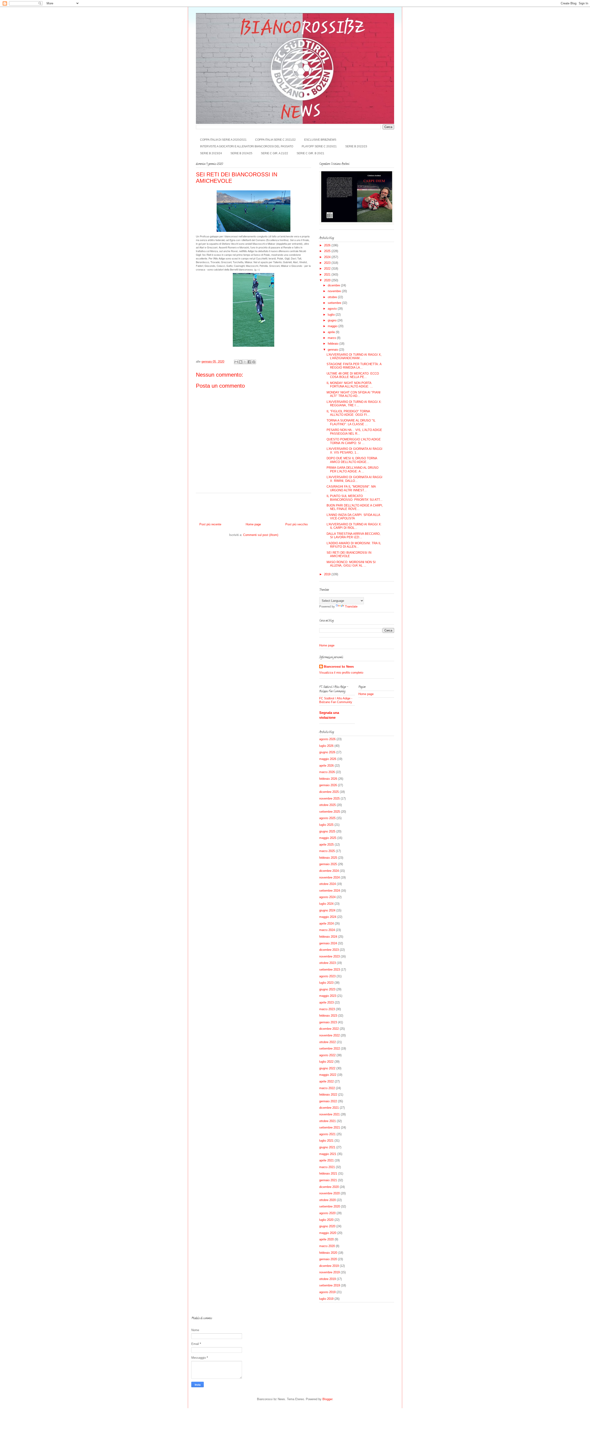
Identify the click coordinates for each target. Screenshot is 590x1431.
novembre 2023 (329, 956)
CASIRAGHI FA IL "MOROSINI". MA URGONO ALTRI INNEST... (351, 488)
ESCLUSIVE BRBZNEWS (320, 139)
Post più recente (210, 524)
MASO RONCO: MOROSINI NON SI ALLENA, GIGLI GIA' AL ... (351, 563)
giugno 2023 (327, 989)
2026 (327, 245)
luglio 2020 (326, 1220)
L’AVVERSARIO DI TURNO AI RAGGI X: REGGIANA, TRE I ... (354, 403)
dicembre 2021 (329, 1107)
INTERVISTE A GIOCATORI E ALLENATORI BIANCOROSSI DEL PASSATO (246, 146)
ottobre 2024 (327, 884)
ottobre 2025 (327, 805)
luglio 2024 (326, 903)
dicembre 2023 (329, 949)
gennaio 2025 (328, 864)
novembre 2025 (329, 798)
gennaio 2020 (328, 1259)
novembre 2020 (329, 1193)
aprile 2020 (326, 1239)
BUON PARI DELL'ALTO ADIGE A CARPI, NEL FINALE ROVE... (355, 507)
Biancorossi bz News (339, 666)
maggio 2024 (327, 917)
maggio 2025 (327, 838)
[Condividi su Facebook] (249, 362)
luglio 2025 (326, 824)
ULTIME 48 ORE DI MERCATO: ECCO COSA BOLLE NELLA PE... (353, 375)
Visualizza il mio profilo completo (341, 672)
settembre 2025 (329, 811)
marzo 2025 (327, 851)
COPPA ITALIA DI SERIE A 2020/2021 (223, 139)
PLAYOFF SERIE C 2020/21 (319, 146)
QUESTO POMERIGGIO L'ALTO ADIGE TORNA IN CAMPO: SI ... (354, 441)
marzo (332, 338)
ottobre (333, 297)
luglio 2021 (326, 1140)
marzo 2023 (327, 1009)
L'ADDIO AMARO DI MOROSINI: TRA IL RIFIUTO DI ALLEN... (354, 545)
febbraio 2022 (328, 1094)
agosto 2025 (327, 818)
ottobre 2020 (327, 1200)
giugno (332, 320)
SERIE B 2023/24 (211, 153)
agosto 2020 (327, 1213)
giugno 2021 (327, 1147)
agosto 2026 (327, 739)
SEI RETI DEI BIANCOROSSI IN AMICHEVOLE (349, 554)
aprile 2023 (326, 1002)
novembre (335, 291)
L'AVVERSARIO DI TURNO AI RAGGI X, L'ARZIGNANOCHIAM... (354, 356)
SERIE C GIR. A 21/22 (274, 153)
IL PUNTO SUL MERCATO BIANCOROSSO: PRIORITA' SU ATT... (355, 497)
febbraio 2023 (328, 1015)
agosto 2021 (327, 1134)
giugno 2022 (327, 1068)
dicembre (334, 285)
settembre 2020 (329, 1206)
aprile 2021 (326, 1160)
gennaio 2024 (328, 943)
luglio (332, 314)
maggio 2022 (327, 1074)
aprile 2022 (326, 1081)
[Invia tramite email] (236, 362)
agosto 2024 (327, 897)
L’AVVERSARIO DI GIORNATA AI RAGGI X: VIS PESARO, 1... (354, 450)
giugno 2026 (327, 752)
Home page (253, 524)
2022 (327, 268)
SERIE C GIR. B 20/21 (310, 153)
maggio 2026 (327, 759)
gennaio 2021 (328, 1180)
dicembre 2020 (329, 1187)
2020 (327, 280)
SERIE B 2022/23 (356, 146)
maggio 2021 (327, 1154)
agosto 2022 (327, 1055)
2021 (327, 274)
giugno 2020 (327, 1226)
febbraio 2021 (328, 1173)
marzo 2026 (327, 772)
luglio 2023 (326, 982)
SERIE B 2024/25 (241, 153)
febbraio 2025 (328, 857)
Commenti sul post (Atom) (260, 535)
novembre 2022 (329, 1035)
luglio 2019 (326, 1298)
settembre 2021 (329, 1127)
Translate (351, 606)
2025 (327, 251)
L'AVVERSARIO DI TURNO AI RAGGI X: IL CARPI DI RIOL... (354, 526)
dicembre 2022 (329, 1028)
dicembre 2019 (329, 1266)
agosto (333, 308)
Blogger (327, 1399)
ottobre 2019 (327, 1279)
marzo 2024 (327, 930)
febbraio (333, 343)
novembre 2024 (329, 877)
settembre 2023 (329, 969)
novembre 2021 (329, 1114)
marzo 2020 (327, 1246)
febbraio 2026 (328, 778)
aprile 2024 (326, 923)
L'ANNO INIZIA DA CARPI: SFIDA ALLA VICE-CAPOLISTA (353, 516)
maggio (333, 326)
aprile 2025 (326, 844)
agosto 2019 (327, 1292)
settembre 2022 (329, 1048)
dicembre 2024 (329, 871)
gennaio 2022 (328, 1101)
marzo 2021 (327, 1167)
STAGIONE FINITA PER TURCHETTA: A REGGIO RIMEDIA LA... (354, 365)
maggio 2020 (327, 1233)
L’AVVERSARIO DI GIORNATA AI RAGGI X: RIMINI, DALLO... (354, 479)
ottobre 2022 (327, 1042)
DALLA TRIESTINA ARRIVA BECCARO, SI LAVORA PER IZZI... (354, 535)
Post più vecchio (296, 524)
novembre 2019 (329, 1272)
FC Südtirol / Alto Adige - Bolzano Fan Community (335, 700)
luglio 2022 (326, 1061)
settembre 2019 (329, 1285)
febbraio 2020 (328, 1252)
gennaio (333, 349)
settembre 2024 (329, 890)
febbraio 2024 (328, 936)
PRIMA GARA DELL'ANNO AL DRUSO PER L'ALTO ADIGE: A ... (352, 469)
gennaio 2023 (328, 1022)
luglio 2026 (326, 745)
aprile (332, 332)
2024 (327, 257)
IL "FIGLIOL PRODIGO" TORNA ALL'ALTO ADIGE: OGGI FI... (348, 413)
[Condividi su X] (245, 362)
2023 (327, 263)
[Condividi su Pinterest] (253, 362)
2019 (327, 574)
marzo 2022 (327, 1088)
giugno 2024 (327, 910)
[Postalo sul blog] (240, 362)
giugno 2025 (327, 831)
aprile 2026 (326, 765)
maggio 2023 (327, 996)
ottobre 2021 (327, 1121)
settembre (335, 303)
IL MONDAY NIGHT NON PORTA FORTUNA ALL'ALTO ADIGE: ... (350, 384)
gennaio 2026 (328, 785)
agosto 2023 (327, 976)
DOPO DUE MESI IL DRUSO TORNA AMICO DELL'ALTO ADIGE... (352, 460)
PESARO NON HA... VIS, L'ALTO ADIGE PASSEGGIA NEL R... (354, 431)
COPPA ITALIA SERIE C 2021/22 (275, 139)
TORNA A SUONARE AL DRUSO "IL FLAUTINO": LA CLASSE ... (351, 422)
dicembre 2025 (329, 792)
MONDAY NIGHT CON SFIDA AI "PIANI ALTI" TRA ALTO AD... (354, 394)
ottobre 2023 (327, 963)
